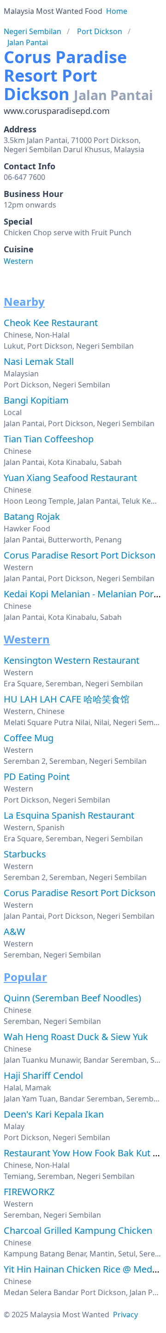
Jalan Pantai (27, 42)
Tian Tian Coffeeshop (49, 439)
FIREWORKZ (29, 1191)
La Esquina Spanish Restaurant (69, 815)
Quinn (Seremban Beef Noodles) (72, 998)
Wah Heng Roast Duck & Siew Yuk (76, 1036)
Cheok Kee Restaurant (51, 322)
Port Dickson (99, 31)
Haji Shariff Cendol (43, 1075)
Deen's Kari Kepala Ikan (54, 1114)
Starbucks (25, 854)
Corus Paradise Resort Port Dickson (79, 555)
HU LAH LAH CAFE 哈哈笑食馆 (67, 699)
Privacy (125, 1314)
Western (18, 261)
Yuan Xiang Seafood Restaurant (70, 477)
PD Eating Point (37, 776)
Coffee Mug (28, 738)
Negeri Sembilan (32, 31)
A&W (14, 931)
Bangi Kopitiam (36, 400)
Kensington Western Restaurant (71, 660)
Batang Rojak (32, 516)
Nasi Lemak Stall (39, 361)
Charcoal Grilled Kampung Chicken (78, 1230)
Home (116, 11)
